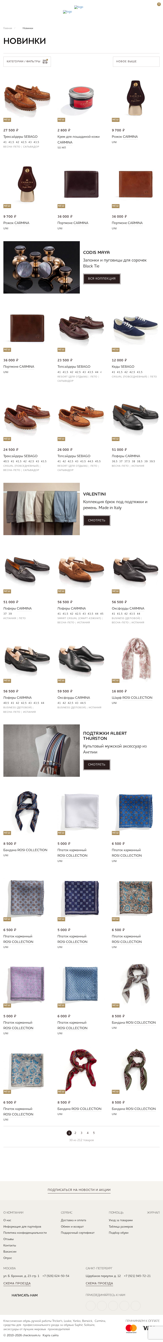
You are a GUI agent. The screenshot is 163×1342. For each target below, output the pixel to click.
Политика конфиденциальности (25, 1232)
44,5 (90, 461)
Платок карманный (72, 850)
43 (30, 142)
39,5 (152, 461)
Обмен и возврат (72, 1226)
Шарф (117, 698)
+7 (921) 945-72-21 (137, 1276)
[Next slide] (102, 372)
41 (5, 142)
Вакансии (9, 1251)
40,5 (6, 461)
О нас (7, 1220)
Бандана (10, 850)
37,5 (127, 461)
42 (17, 142)
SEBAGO (31, 137)
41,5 (11, 142)
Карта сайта (51, 1335)
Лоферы (118, 456)
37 (121, 461)
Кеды (116, 367)
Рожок (117, 137)
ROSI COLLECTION (137, 698)
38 (133, 461)
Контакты (9, 1245)
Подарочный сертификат (77, 1232)
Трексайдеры (13, 137)
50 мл (62, 148)
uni (114, 142)
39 (146, 461)
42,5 (24, 142)
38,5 (140, 461)
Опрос (7, 1258)
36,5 (115, 461)
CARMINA (65, 142)
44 (96, 372)
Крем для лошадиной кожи (79, 137)
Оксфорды (120, 608)
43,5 (36, 142)
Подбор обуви (118, 1232)
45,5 (98, 461)
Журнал (153, 1212)
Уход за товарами (121, 1220)
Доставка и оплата (73, 1220)
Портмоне (65, 223)
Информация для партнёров (22, 1226)
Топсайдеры (67, 367)
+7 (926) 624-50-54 (55, 1276)
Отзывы (8, 1239)
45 (102, 614)
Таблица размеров (121, 1226)
